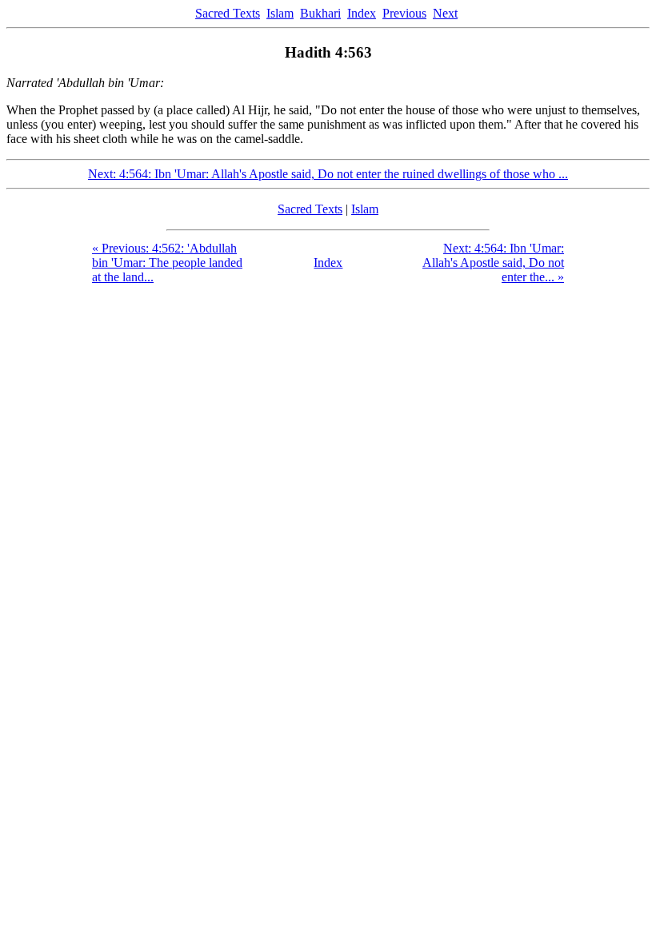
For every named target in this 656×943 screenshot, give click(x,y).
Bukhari (320, 13)
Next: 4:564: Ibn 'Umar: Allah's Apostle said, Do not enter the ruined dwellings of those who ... (328, 174)
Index (361, 13)
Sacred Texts (227, 13)
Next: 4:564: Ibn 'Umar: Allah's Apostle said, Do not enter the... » (493, 262)
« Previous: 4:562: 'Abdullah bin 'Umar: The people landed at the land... (167, 262)
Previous (404, 13)
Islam (280, 13)
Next (445, 13)
